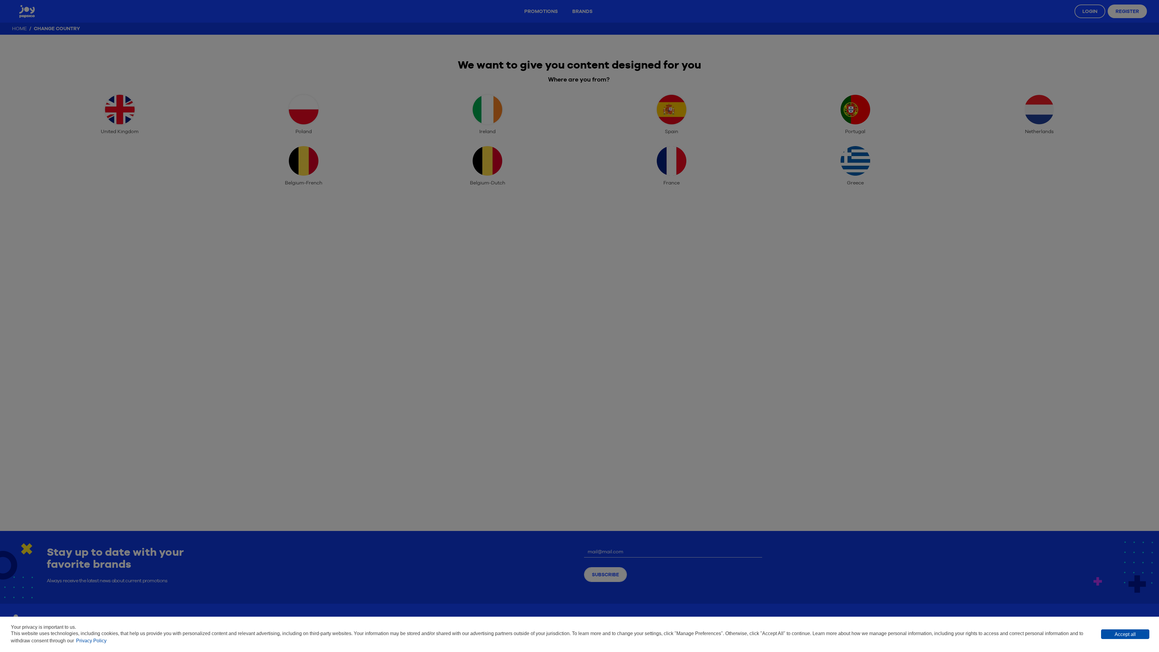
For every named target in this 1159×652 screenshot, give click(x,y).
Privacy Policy (91, 640)
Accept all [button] (1125, 634)
